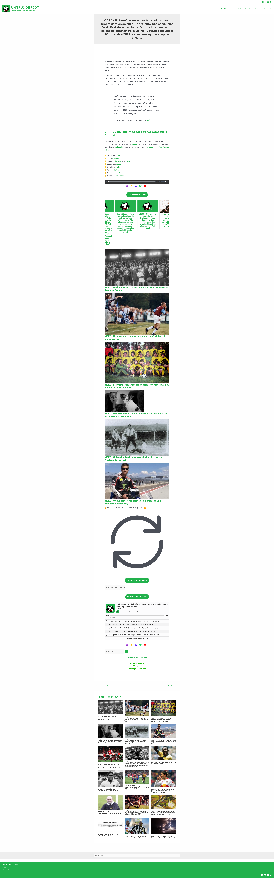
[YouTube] (271, 2)
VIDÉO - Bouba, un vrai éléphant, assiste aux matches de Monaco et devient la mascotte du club (163, 812)
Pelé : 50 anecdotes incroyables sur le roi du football (163, 763)
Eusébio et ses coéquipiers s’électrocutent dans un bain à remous (108, 790)
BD (245, 9)
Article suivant (174, 686)
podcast (135, 144)
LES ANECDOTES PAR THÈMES (137, 580)
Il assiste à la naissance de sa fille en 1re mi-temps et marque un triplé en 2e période (163, 790)
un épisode (119, 147)
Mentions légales (7, 870)
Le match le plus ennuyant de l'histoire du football (108, 834)
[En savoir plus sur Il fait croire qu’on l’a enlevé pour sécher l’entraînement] (137, 826)
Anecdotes (224, 9)
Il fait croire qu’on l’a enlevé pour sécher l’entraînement (136, 837)
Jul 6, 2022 (151, 120)
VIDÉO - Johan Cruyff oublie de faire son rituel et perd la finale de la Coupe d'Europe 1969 (136, 812)
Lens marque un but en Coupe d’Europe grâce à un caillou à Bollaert (132, 624)
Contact (4, 867)
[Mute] (159, 182)
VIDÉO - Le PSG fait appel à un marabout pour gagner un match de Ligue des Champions (137, 787)
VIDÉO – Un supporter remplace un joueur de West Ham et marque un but (136, 719)
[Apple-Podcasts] (128, 186)
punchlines (120, 176)
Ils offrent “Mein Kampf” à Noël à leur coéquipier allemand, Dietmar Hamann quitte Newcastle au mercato (144, 628)
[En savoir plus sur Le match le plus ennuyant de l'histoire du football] (110, 825)
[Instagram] (268, 2)
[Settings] (167, 182)
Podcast (232, 9)
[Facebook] (263, 2)
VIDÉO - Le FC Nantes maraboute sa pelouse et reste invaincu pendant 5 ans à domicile (162, 719)
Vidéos (240, 9)
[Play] (106, 182)
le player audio (149, 147)
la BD (118, 155)
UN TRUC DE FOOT (25, 7)
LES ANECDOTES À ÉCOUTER (137, 597)
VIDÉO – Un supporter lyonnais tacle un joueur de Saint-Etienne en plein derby (163, 741)
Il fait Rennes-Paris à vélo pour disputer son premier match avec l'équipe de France (137, 621)
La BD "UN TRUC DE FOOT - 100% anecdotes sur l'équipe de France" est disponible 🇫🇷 (138, 631)
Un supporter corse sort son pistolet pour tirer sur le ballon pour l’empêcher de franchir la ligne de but (143, 635)
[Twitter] (265, 2)
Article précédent (101, 686)
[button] (235, 8)
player (128, 161)
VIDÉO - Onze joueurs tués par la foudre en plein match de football (163, 837)
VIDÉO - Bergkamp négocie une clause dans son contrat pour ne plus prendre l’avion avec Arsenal (109, 766)
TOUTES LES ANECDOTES (137, 194)
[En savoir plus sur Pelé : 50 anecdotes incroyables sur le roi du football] (163, 753)
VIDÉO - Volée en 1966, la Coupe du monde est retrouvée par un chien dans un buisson (110, 741)
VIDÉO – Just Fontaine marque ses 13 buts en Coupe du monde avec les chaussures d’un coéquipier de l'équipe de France (137, 764)
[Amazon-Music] (137, 186)
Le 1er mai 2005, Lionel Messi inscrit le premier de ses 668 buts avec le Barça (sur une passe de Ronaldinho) (159, 219)
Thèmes (257, 9)
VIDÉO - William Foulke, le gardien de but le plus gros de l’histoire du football (137, 741)
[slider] (131, 181)
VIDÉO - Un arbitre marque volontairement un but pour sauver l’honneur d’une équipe (110, 813)
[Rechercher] (126, 651)
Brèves (251, 9)
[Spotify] (141, 186)
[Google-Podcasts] (132, 186)
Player (266, 9)
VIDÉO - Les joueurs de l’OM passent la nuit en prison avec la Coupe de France (109, 718)
